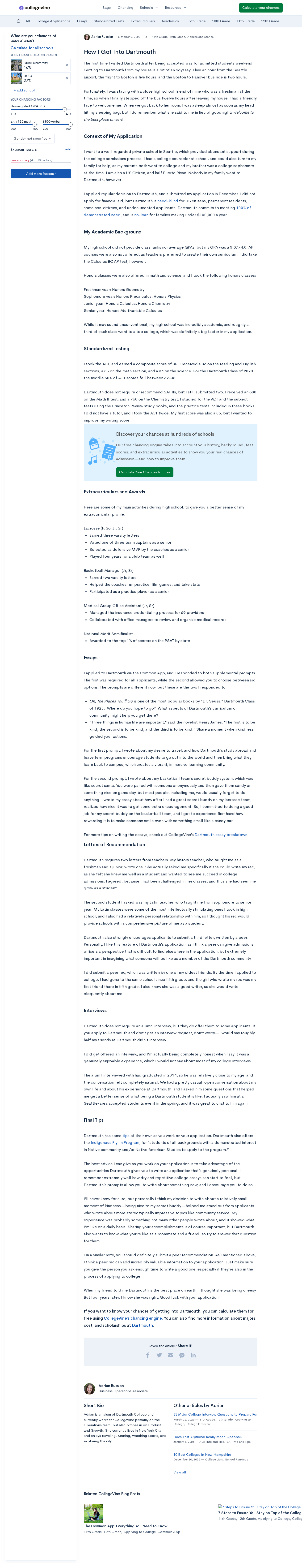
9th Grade (197, 21)
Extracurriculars (143, 21)
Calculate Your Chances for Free (144, 472)
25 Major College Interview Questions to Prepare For (215, 1414)
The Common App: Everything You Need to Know (125, 1526)
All (28, 21)
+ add (66, 149)
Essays (82, 21)
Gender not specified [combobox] (30, 138)
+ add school (24, 90)
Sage (107, 7)
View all (179, 1472)
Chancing (125, 7)
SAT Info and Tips (238, 1442)
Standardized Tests (109, 21)
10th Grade (221, 21)
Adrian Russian (102, 37)
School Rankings (236, 1459)
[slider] (65, 109)
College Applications (53, 21)
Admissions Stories (200, 37)
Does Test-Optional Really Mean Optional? (208, 1436)
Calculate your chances (261, 7)
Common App (169, 1531)
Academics (170, 21)
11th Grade (246, 21)
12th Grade (270, 21)
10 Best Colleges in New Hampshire (202, 1454)
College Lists (214, 1459)
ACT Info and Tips (211, 1442)
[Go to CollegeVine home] (34, 7)
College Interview (198, 1424)
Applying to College (139, 1531)
